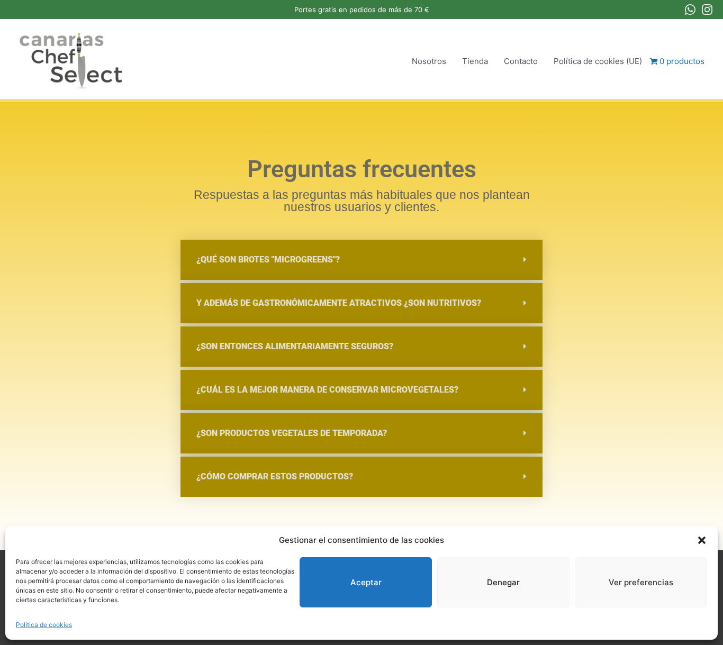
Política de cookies (44, 625)
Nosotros (429, 61)
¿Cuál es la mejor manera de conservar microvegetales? (327, 390)
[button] (702, 540)
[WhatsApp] (690, 9)
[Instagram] (707, 9)
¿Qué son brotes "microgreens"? (268, 260)
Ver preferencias (641, 582)
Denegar (503, 582)
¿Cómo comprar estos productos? (274, 476)
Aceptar (366, 582)
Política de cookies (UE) (598, 61)
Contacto (521, 61)
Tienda (475, 61)
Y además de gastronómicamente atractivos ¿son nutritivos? (338, 303)
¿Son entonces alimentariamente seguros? (294, 346)
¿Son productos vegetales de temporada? (291, 433)
